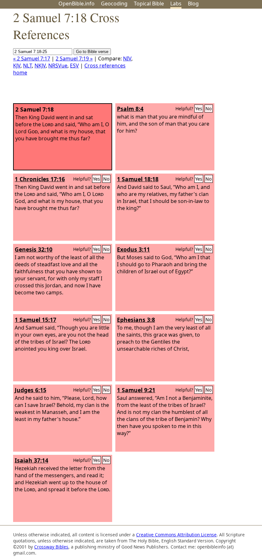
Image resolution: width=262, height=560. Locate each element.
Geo (114, 3)
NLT (27, 65)
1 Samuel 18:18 (137, 179)
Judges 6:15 (30, 390)
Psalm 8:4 (130, 109)
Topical (149, 3)
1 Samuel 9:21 (136, 390)
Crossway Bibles (51, 547)
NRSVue (57, 65)
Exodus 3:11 (133, 249)
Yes (198, 108)
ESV (74, 65)
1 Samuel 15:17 (35, 319)
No (208, 108)
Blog (193, 3)
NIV (127, 58)
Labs (175, 3)
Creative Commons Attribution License (176, 535)
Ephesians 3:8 (136, 319)
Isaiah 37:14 (31, 460)
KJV (16, 65)
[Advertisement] (197, 58)
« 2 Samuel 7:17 (31, 58)
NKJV (40, 65)
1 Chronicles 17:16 (40, 179)
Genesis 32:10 (33, 249)
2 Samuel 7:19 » (74, 58)
